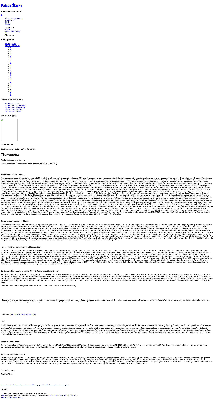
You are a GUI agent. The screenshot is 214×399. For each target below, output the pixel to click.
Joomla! (4, 395)
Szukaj (7, 24)
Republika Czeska (12, 103)
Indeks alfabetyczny (12, 46)
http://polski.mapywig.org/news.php (23, 314)
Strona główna (10, 44)
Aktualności (9, 20)
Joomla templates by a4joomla (12, 397)
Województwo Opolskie (13, 109)
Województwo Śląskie (13, 111)
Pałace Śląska (11, 5)
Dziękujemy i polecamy (13, 18)
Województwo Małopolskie (15, 107)
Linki (7, 22)
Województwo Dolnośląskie (15, 105)
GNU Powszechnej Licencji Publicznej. (63, 395)
